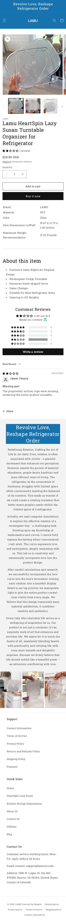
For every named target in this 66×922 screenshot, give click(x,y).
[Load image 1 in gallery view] (16, 106)
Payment (12, 766)
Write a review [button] (33, 351)
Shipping (7, 162)
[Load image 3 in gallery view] (50, 106)
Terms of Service (17, 735)
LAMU (18, 904)
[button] (4, 20)
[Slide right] (62, 107)
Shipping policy (53, 909)
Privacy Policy (15, 743)
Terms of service (34, 909)
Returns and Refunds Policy (23, 751)
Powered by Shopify (32, 904)
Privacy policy (15, 909)
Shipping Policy (16, 759)
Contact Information (19, 728)
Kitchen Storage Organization (24, 803)
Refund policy (52, 904)
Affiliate (11, 826)
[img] (10, 373)
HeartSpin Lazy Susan (20, 795)
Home (10, 788)
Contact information (35, 914)
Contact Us (13, 819)
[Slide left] (3, 107)
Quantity (7, 167)
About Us (12, 811)
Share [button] (9, 411)
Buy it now (33, 196)
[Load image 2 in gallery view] (32, 106)
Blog (9, 834)
